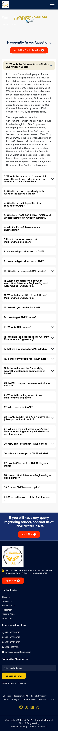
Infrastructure (8, 605)
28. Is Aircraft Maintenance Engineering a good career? (27, 476)
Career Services (29, 699)
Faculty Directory (38, 695)
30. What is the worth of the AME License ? (27, 498)
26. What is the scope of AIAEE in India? (26, 453)
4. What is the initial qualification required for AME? (22, 204)
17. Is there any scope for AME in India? (25, 349)
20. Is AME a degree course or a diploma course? (27, 384)
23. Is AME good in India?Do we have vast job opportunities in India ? (27, 418)
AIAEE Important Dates (12, 683)
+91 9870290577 (12, 637)
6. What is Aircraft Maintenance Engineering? (22, 228)
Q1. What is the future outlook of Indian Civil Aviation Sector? (27, 65)
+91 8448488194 (12, 647)
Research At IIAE (21, 695)
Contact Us (7, 601)
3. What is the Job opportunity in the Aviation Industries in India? (24, 192)
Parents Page (8, 613)
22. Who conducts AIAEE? (18, 407)
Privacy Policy (18, 726)
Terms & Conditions (37, 726)
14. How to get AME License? (20, 317)
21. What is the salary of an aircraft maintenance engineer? (23, 396)
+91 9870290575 (12, 632)
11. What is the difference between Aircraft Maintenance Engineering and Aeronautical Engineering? (26, 283)
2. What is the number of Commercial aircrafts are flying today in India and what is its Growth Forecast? (25, 179)
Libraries (7, 695)
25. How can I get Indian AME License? (25, 443)
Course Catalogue (11, 699)
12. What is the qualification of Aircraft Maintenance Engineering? (25, 297)
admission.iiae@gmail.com (18, 651)
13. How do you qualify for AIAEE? (23, 307)
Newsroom (7, 618)
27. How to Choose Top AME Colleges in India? (26, 464)
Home (5, 24)
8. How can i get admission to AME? (24, 251)
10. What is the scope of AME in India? (25, 271)
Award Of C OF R (46, 699)
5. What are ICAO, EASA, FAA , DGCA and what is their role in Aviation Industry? (27, 216)
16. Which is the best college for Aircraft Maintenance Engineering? (26, 338)
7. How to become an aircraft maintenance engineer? (20, 240)
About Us (6, 597)
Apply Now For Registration (27, 50)
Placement (7, 609)
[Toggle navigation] (52, 4)
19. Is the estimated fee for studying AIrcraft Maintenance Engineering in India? (24, 371)
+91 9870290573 (12, 642)
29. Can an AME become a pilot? (22, 487)
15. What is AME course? (17, 327)
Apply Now (27, 534)
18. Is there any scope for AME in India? (26, 358)
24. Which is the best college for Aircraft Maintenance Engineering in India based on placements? (27, 431)
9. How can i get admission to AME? (24, 261)
